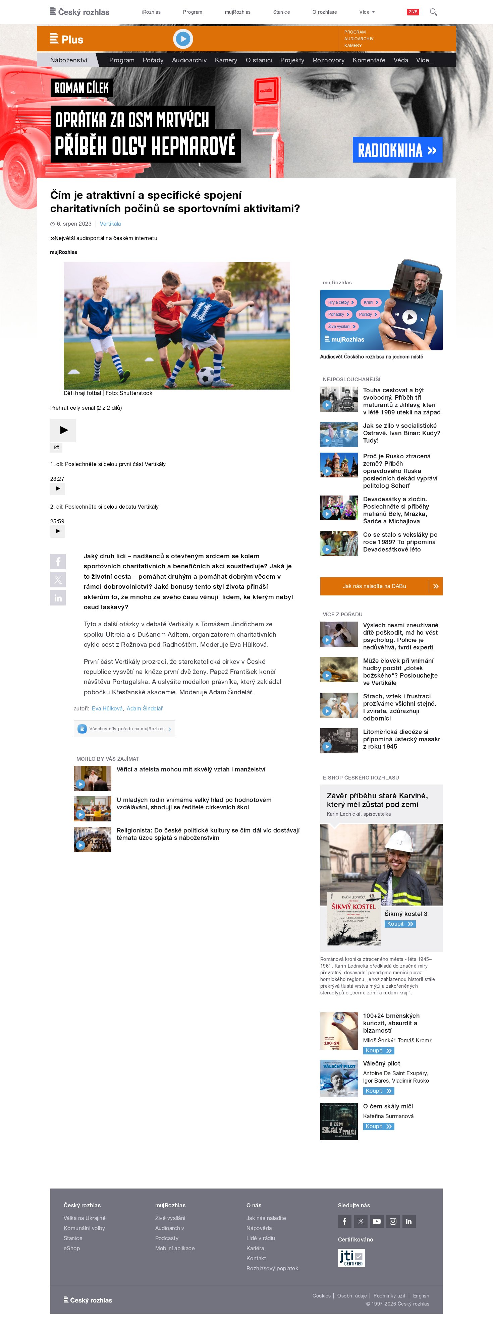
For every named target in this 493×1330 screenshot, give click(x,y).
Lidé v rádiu (260, 1238)
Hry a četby (338, 302)
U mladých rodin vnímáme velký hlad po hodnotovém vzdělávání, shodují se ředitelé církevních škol (194, 803)
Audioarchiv (358, 39)
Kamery (353, 45)
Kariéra (255, 1248)
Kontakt (256, 1258)
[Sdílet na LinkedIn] (58, 597)
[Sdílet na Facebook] (58, 561)
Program (192, 12)
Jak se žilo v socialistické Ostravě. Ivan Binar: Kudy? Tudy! (401, 433)
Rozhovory (329, 60)
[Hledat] (434, 12)
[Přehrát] (63, 430)
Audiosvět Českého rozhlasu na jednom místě (371, 356)
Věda (401, 60)
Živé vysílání (339, 326)
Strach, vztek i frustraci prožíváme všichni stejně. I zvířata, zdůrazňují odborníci (399, 707)
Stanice (281, 12)
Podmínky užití (390, 1295)
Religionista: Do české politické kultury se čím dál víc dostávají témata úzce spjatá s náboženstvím (208, 834)
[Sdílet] (56, 448)
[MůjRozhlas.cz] (63, 253)
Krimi (368, 302)
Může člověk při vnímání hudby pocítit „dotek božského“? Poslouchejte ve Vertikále (400, 671)
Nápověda (259, 1228)
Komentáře (369, 60)
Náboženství (68, 60)
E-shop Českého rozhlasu (361, 778)
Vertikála (110, 224)
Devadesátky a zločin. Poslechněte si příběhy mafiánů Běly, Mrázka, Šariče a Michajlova (396, 510)
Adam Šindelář (145, 708)
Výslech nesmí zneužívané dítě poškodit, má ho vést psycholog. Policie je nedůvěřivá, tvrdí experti (401, 636)
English (421, 1295)
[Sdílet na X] (58, 579)
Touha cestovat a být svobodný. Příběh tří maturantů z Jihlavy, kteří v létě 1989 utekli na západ (402, 401)
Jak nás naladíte (266, 1218)
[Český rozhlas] (79, 12)
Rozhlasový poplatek (272, 1268)
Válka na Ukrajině (85, 1218)
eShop (72, 1248)
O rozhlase (325, 12)
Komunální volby (84, 1228)
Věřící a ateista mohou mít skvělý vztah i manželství (191, 769)
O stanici (259, 60)
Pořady (153, 60)
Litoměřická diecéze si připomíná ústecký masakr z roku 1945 (401, 739)
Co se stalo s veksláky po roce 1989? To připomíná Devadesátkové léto (400, 542)
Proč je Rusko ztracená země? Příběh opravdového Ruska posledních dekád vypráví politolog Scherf (400, 471)
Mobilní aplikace (175, 1248)
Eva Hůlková (107, 708)
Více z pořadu (343, 615)
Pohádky (336, 314)
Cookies (322, 1295)
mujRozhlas (238, 12)
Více (425, 60)
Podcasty (167, 1238)
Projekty (292, 60)
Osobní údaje (352, 1295)
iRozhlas (151, 12)
